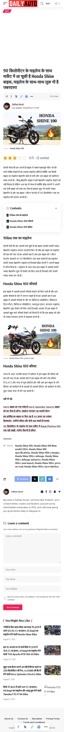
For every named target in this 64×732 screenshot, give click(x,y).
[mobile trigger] (6, 3)
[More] (31, 96)
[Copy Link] (21, 96)
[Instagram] (50, 491)
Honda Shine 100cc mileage (29, 456)
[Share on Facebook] (11, 96)
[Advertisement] (32, 40)
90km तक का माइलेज (18, 215)
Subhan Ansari (18, 104)
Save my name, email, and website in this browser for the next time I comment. (33, 598)
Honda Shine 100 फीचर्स (21, 221)
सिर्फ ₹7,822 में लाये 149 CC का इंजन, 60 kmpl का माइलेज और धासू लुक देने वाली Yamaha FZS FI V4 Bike (22, 690)
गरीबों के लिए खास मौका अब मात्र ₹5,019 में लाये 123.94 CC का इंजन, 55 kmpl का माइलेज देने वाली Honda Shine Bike (22, 631)
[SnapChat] (54, 491)
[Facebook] (46, 491)
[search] (42, 3)
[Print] (26, 96)
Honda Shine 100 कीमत (21, 227)
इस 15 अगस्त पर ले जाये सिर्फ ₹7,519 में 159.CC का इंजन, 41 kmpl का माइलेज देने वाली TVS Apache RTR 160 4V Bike (22, 651)
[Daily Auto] (23, 3)
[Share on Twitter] (16, 96)
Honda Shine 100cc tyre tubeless (41, 466)
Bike (7, 11)
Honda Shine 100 (24, 445)
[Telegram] (59, 491)
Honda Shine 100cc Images (45, 452)
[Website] (42, 491)
